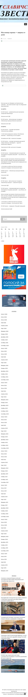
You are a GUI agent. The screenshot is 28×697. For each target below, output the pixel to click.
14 (16, 233)
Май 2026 (3, 322)
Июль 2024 (4, 385)
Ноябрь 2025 (4, 339)
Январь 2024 (4, 402)
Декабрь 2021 (4, 473)
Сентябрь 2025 (5, 345)
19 (8, 235)
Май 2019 (3, 562)
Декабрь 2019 (4, 542)
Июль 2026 (4, 317)
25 (5, 236)
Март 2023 (3, 431)
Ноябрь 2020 (4, 510)
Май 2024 (3, 391)
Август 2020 (4, 519)
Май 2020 (3, 528)
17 (1, 235)
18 (5, 235)
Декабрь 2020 (4, 508)
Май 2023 (3, 425)
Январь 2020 (4, 539)
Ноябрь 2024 (4, 374)
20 (13, 235)
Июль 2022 (4, 453)
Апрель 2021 (4, 496)
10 (1, 233)
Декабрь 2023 (4, 405)
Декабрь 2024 (4, 371)
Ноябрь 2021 (4, 476)
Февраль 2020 (4, 536)
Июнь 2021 (4, 491)
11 (5, 233)
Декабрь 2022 (4, 439)
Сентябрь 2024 (5, 379)
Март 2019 (3, 568)
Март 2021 (3, 499)
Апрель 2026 (4, 325)
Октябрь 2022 (4, 445)
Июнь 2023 (4, 422)
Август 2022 (4, 451)
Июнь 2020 (4, 525)
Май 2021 (3, 493)
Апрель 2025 (4, 359)
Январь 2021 (4, 505)
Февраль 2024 (4, 399)
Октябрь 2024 (4, 377)
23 (24, 235)
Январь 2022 (4, 471)
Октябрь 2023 (4, 411)
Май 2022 (3, 459)
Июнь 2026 (4, 320)
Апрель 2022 (4, 462)
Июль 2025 (4, 351)
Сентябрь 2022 (5, 448)
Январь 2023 (4, 436)
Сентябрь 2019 (4, 550)
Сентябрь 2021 (4, 482)
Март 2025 (3, 362)
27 (13, 236)
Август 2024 (4, 382)
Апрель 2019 (4, 565)
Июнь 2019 (4, 559)
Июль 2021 (3, 488)
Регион (14, 575)
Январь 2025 (4, 368)
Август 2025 (4, 348)
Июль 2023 (4, 419)
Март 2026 (3, 328)
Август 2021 (4, 485)
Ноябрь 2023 (4, 408)
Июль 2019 (3, 556)
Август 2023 (4, 416)
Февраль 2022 (4, 468)
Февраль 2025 (4, 365)
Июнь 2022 (4, 456)
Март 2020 (4, 533)
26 (9, 236)
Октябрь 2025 (4, 342)
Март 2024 (3, 396)
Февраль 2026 (4, 331)
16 (23, 233)
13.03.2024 (4, 38)
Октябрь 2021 (4, 479)
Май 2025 (3, 357)
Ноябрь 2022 (4, 442)
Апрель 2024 (4, 394)
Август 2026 (4, 314)
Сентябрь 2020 (5, 516)
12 (8, 233)
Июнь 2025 (4, 354)
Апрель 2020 (4, 530)
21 (16, 235)
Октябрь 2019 (4, 548)
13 (12, 233)
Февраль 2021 (4, 502)
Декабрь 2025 (4, 337)
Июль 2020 (4, 522)
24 (1, 236)
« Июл (2, 241)
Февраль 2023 (4, 434)
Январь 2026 (4, 334)
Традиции (9, 38)
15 (19, 233)
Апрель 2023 (4, 428)
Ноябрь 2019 (4, 545)
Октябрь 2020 (4, 513)
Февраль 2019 (4, 570)
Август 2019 (4, 553)
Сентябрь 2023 (5, 414)
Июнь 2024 (4, 388)
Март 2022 (3, 465)
